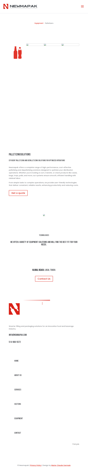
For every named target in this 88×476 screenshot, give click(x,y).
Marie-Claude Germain (61, 465)
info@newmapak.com (18, 335)
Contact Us (44, 278)
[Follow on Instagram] (20, 350)
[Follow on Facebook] (15, 350)
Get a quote (18, 193)
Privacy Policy (35, 465)
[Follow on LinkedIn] (10, 350)
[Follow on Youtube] (24, 350)
